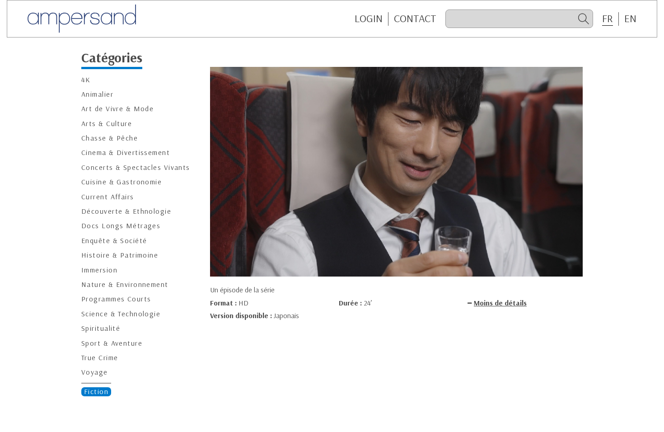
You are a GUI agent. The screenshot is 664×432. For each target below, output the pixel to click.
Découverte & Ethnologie (126, 211)
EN (630, 18)
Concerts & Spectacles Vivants (135, 167)
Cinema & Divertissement (125, 152)
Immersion (99, 270)
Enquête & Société (114, 240)
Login (369, 18)
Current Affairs (107, 197)
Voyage (94, 372)
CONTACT (415, 18)
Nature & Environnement (124, 284)
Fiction (96, 391)
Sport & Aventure (111, 343)
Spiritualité (100, 328)
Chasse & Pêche (109, 138)
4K (86, 79)
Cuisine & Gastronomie (121, 182)
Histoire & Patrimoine (119, 255)
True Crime (99, 357)
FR (607, 18)
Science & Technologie (120, 314)
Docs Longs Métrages (120, 225)
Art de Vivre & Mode (117, 108)
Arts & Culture (106, 123)
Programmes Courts (116, 299)
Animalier (97, 94)
